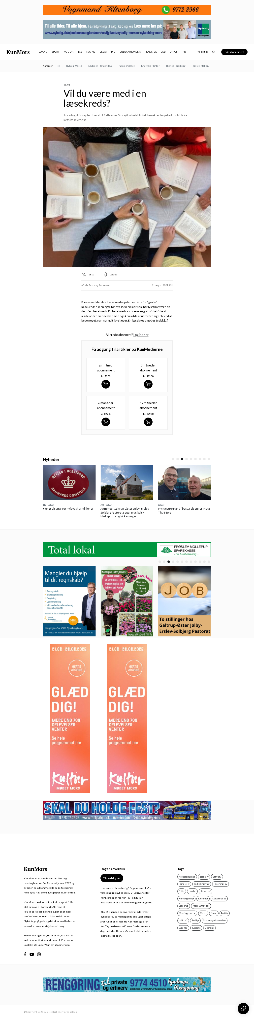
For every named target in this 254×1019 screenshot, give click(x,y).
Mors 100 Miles (201, 905)
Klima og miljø (186, 898)
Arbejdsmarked (187, 876)
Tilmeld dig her (112, 878)
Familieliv (184, 884)
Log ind (205, 51)
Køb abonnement (234, 51)
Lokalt (43, 51)
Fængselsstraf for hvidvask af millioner (68, 508)
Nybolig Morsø (67, 66)
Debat (103, 51)
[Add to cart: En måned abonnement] (105, 384)
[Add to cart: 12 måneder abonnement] (148, 422)
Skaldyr (195, 920)
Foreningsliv (220, 884)
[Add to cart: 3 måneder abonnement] (148, 384)
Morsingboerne (187, 913)
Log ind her (141, 335)
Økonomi (209, 927)
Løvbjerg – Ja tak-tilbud (93, 66)
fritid (181, 891)
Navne (90, 51)
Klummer (203, 898)
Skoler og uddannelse (214, 920)
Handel (192, 891)
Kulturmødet (219, 898)
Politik (224, 913)
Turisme (196, 927)
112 (80, 51)
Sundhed (183, 927)
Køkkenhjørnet (120, 66)
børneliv (204, 876)
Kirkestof (205, 891)
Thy (184, 51)
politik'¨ (183, 920)
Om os (173, 51)
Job (163, 51)
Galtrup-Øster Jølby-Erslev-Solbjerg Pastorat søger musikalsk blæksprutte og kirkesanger (125, 512)
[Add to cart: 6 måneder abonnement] (105, 422)
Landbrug (183, 905)
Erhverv (217, 876)
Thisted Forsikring (169, 66)
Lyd (113, 51)
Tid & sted (151, 51)
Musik (203, 913)
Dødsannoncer (130, 51)
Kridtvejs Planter (143, 66)
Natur (214, 913)
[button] (173, 459)
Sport (56, 51)
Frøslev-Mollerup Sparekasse (200, 66)
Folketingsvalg (202, 884)
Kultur (68, 51)
